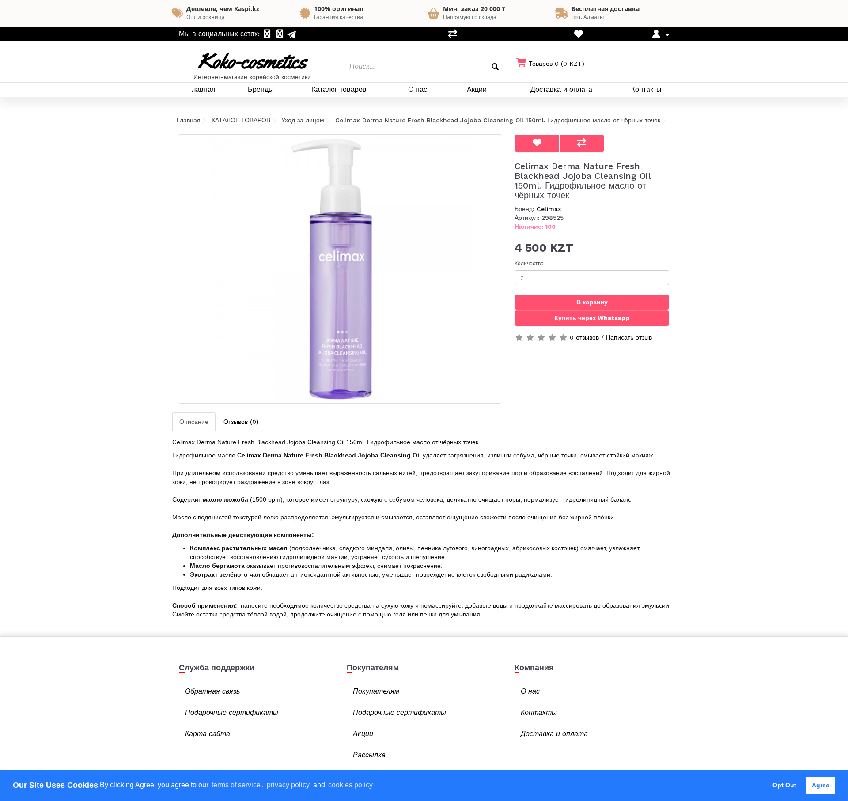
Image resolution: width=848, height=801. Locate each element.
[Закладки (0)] (578, 34)
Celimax (549, 208)
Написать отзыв (629, 337)
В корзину (592, 302)
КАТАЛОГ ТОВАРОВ (241, 120)
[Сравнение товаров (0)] (452, 34)
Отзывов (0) (240, 421)
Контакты (646, 89)
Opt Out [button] (784, 785)
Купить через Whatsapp (591, 317)
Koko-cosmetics (252, 61)
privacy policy (288, 785)
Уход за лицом (302, 120)
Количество (529, 264)
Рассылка (369, 755)
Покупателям (376, 691)
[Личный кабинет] (659, 34)
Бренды (261, 89)
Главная (202, 89)
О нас (417, 89)
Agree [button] (820, 785)
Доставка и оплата (561, 89)
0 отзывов (584, 337)
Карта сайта (207, 733)
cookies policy (350, 785)
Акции (477, 89)
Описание (193, 421)
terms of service (236, 785)
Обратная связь (212, 691)
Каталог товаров (339, 89)
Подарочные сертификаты (231, 712)
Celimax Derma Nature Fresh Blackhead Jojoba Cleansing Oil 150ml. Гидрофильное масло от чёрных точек (497, 120)
